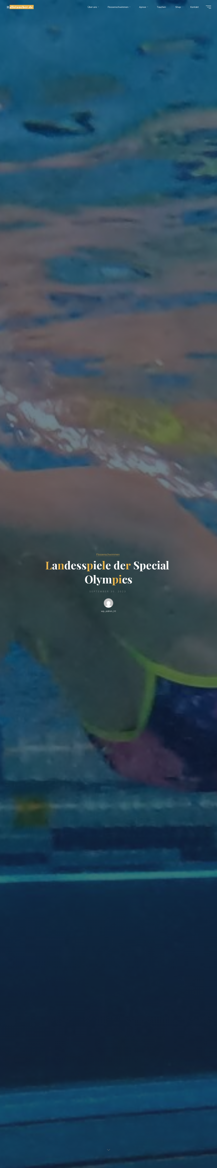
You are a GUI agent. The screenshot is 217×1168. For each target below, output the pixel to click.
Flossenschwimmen (108, 554)
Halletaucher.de (20, 7)
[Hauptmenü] (208, 7)
